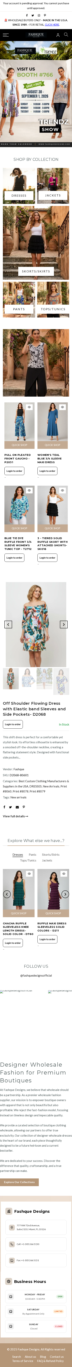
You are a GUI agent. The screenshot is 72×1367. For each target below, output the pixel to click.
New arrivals (18, 797)
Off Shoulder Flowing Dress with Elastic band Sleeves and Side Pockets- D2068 (34, 709)
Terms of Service (22, 1361)
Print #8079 (37, 791)
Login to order (14, 470)
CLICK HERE (52, 24)
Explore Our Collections (19, 1182)
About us (30, 1356)
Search (16, 1356)
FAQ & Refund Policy (50, 1361)
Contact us (57, 1356)
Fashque (18, 769)
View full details (14, 816)
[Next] (64, 624)
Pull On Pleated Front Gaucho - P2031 (17, 458)
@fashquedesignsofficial (36, 975)
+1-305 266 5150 (30, 1244)
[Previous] (8, 624)
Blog (43, 1356)
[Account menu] (58, 35)
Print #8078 (20, 791)
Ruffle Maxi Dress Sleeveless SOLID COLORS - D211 (51, 927)
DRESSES (35, 786)
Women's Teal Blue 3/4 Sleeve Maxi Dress (49, 458)
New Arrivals (51, 786)
